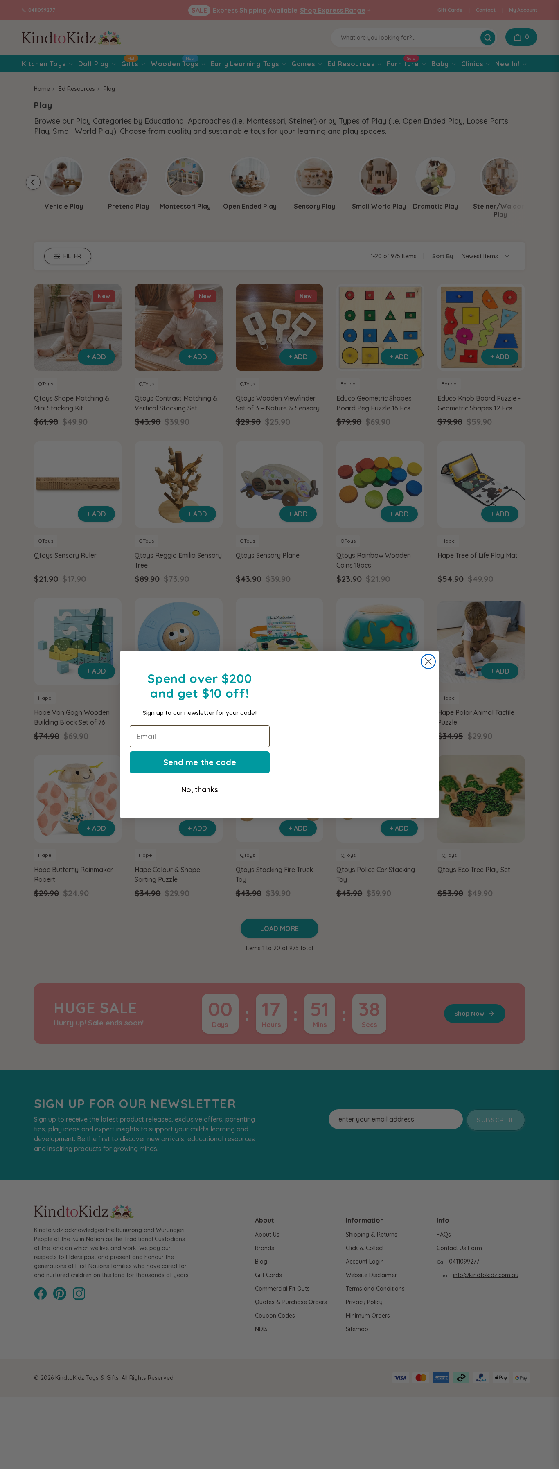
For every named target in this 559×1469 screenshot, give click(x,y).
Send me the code (199, 762)
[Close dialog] (428, 654)
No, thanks (199, 789)
